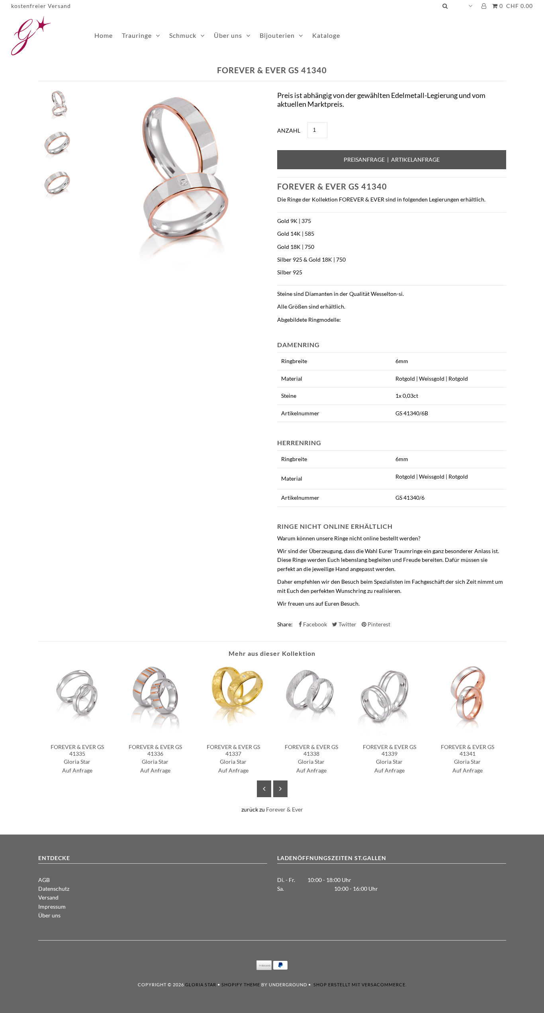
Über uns (228, 35)
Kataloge (326, 35)
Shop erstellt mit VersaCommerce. (360, 984)
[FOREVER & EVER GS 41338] (311, 732)
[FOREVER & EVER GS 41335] (77, 732)
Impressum (52, 906)
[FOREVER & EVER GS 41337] (233, 732)
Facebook (314, 624)
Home (103, 35)
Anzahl (288, 130)
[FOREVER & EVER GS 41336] (155, 732)
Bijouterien (277, 35)
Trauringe (137, 35)
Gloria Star (200, 984)
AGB (44, 879)
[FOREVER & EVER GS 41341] (467, 732)
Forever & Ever (284, 809)
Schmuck (182, 35)
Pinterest (378, 624)
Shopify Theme (240, 984)
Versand (48, 897)
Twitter (346, 624)
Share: (285, 624)
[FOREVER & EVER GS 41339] (389, 732)
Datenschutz (53, 888)
